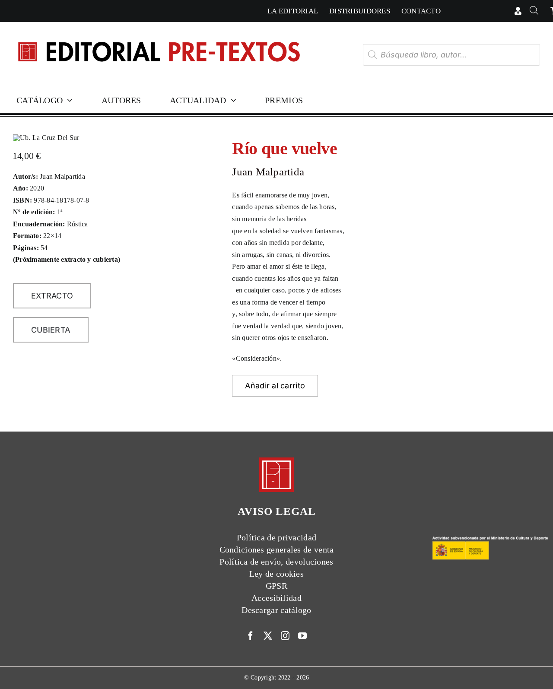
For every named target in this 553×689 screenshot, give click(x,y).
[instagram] (285, 636)
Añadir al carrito (275, 385)
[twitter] (268, 636)
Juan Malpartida (268, 172)
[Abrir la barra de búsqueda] (534, 11)
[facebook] (250, 636)
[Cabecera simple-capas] (158, 34)
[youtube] (302, 636)
